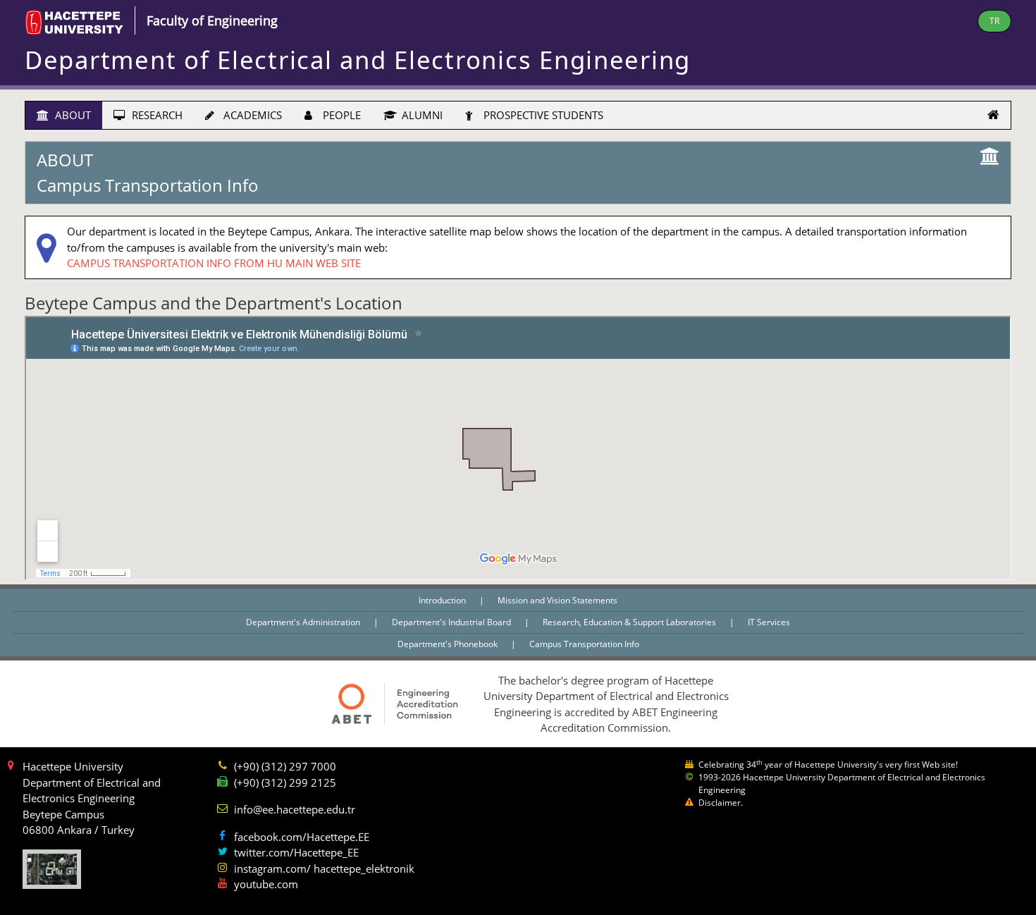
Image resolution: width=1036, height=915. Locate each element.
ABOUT (71, 115)
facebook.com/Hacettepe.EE (301, 837)
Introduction (443, 600)
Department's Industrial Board (452, 622)
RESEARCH (156, 115)
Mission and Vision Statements (557, 600)
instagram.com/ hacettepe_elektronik (324, 868)
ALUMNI (421, 115)
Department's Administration (304, 622)
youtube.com (266, 884)
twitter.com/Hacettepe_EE (296, 852)
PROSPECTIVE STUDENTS (542, 115)
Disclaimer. (720, 803)
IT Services (769, 622)
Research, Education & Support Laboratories (630, 622)
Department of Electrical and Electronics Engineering (358, 59)
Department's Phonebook (448, 644)
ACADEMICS (251, 115)
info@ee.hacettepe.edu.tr (294, 809)
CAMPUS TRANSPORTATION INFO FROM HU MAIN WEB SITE (214, 263)
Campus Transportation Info (584, 644)
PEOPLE (340, 115)
